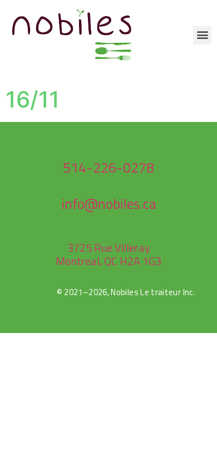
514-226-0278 (108, 167)
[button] (202, 35)
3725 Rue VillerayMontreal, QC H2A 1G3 (108, 254)
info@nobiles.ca (108, 203)
